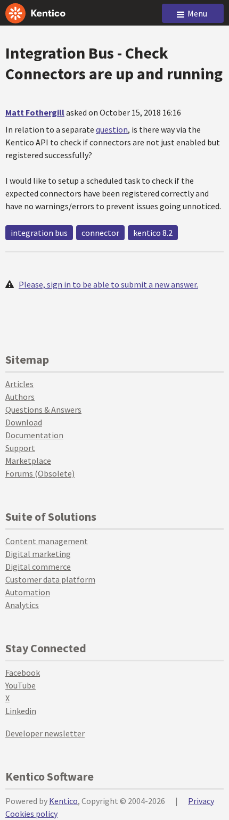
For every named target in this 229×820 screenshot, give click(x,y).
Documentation (34, 435)
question (112, 129)
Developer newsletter (45, 733)
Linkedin (20, 711)
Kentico (63, 801)
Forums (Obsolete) (40, 473)
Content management (46, 541)
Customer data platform (50, 579)
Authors (20, 396)
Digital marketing (38, 553)
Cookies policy (31, 813)
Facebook (22, 672)
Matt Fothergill (34, 112)
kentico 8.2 (153, 232)
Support (20, 447)
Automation (27, 592)
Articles (19, 384)
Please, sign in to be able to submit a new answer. (108, 284)
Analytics (22, 605)
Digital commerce (38, 566)
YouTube (20, 685)
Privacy (201, 801)
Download (23, 422)
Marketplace (28, 460)
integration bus (39, 232)
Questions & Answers (43, 409)
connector (100, 232)
